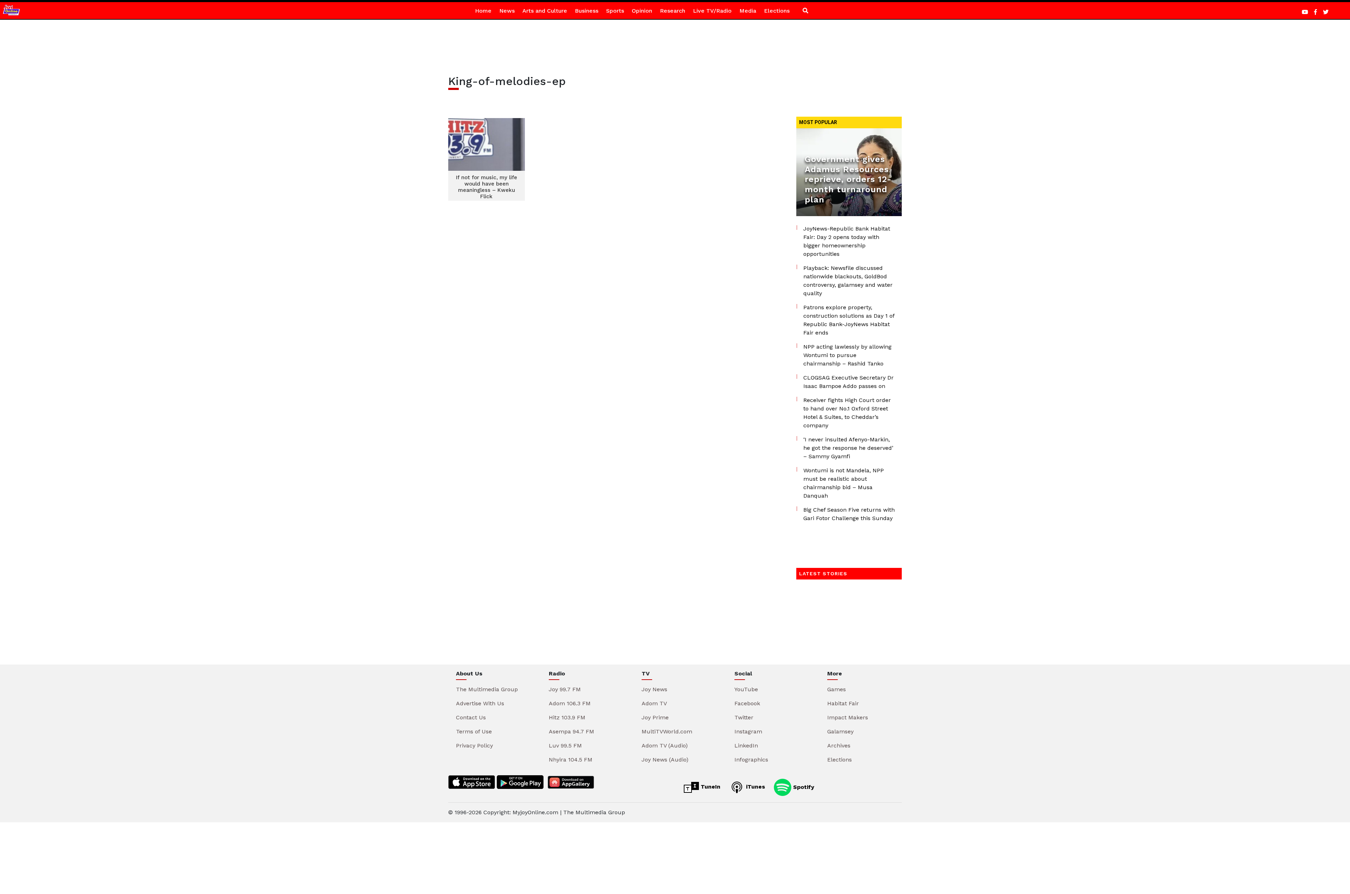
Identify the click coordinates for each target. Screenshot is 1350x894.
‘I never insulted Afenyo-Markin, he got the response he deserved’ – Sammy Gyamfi (848, 448)
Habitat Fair (843, 703)
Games (836, 689)
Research (672, 10)
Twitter (743, 717)
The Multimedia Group (487, 689)
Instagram (748, 731)
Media (747, 10)
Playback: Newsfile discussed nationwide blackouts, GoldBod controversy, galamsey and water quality (848, 281)
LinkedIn (746, 745)
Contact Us (471, 717)
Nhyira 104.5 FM (570, 759)
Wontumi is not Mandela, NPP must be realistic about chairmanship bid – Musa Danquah (843, 483)
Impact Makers (847, 717)
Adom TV (654, 703)
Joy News (654, 689)
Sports (615, 10)
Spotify (802, 786)
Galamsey (840, 731)
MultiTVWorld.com (667, 731)
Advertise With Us (480, 703)
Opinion (642, 10)
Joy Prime (655, 717)
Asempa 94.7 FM (571, 731)
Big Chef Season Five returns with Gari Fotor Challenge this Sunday (849, 514)
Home (483, 10)
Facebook (747, 703)
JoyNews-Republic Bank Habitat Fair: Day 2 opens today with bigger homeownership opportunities (846, 241)
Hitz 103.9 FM (567, 717)
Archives (838, 745)
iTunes (754, 786)
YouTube (746, 689)
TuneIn (709, 786)
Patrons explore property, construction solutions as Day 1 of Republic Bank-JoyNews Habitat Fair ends (848, 320)
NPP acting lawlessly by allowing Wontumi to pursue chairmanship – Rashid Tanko (847, 355)
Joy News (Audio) (665, 759)
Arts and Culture (544, 10)
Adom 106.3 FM (570, 703)
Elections (777, 10)
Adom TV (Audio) (665, 745)
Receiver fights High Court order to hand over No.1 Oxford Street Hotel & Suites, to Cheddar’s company (847, 413)
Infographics (751, 759)
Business (586, 10)
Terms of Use (474, 731)
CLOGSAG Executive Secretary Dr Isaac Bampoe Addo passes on (848, 381)
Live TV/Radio (712, 10)
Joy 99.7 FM (565, 689)
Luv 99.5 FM (565, 745)
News (507, 10)
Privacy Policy (474, 745)
